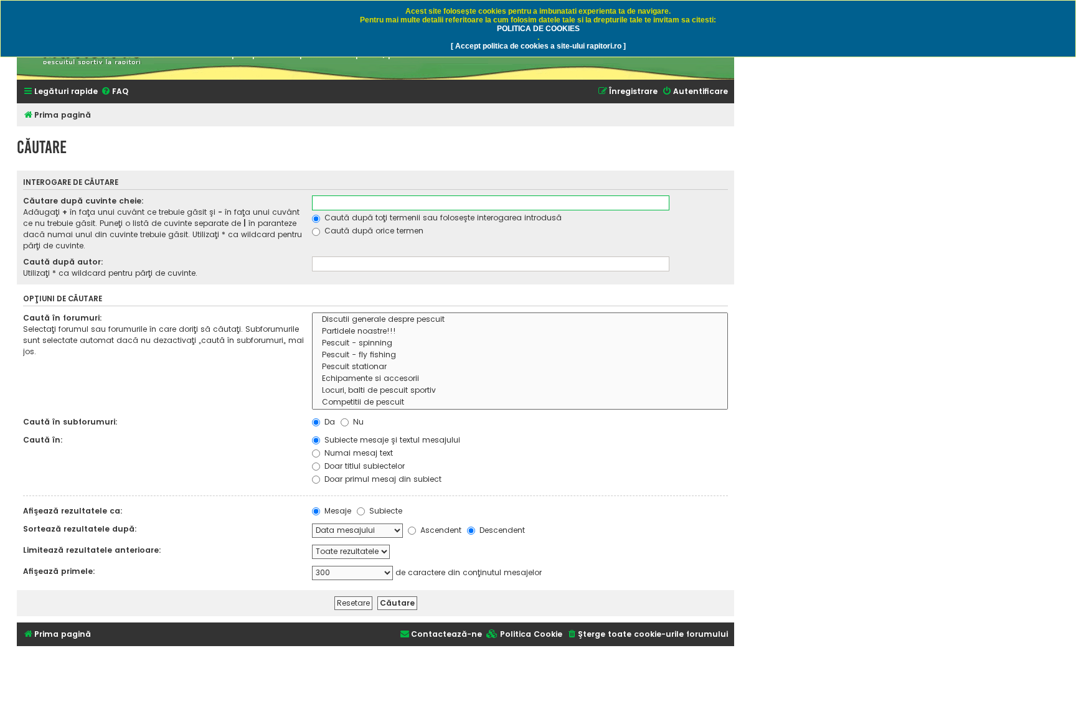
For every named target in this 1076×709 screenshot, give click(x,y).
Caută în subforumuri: (70, 421)
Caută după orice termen (372, 230)
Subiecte (384, 510)
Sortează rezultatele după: (80, 529)
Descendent (501, 530)
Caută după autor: (63, 261)
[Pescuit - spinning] (520, 343)
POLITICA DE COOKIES (538, 28)
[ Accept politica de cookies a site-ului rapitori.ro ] (538, 46)
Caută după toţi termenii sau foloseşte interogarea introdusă (442, 217)
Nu (357, 421)
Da (328, 421)
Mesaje (336, 510)
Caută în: (43, 439)
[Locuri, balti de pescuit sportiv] (520, 391)
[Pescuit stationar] (520, 367)
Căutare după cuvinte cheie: (83, 200)
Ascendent (439, 530)
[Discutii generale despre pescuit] (520, 320)
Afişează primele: (59, 571)
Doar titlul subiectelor (363, 466)
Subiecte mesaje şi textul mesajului (391, 439)
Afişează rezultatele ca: (73, 510)
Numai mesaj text (357, 453)
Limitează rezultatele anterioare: (92, 550)
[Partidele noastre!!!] (520, 331)
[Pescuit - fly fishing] (520, 355)
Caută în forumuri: (62, 317)
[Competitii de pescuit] (520, 402)
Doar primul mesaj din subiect (381, 479)
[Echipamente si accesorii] (520, 379)
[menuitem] (114, 91)
